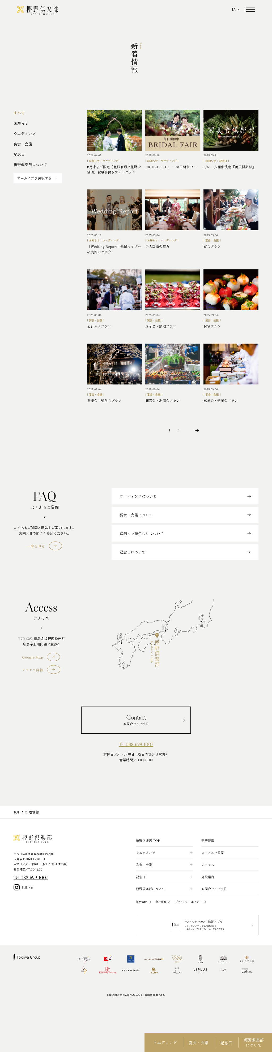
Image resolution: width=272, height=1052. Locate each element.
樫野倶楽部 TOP (148, 840)
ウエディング (165, 1042)
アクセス (207, 864)
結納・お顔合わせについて (142, 533)
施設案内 (207, 876)
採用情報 (141, 902)
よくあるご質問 (212, 852)
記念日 (226, 1042)
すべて (19, 112)
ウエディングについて (138, 496)
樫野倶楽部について (254, 1042)
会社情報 (160, 902)
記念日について (133, 552)
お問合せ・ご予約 (214, 888)
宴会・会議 (199, 1042)
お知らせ (21, 123)
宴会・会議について (136, 514)
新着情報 (207, 840)
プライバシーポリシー (188, 902)
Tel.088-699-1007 (136, 744)
